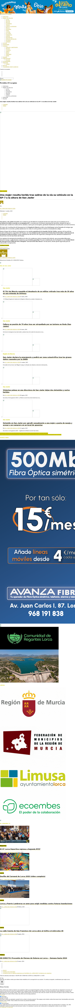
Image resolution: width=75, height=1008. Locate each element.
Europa (8, 60)
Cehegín (8, 41)
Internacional (6, 58)
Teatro (7, 51)
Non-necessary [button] (3, 1001)
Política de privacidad (9, 971)
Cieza (7, 30)
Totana (8, 25)
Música (8, 48)
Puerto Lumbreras (11, 26)
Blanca (8, 27)
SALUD (5, 65)
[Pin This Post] (39, 108)
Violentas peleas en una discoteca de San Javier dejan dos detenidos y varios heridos (24, 433)
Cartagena (9, 23)
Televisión (8, 54)
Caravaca (8, 29)
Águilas (8, 20)
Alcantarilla (9, 37)
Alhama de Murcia (11, 39)
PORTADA (5, 16)
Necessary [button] (2, 995)
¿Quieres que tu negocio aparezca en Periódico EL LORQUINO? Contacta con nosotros (27, 973)
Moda (7, 53)
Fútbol (8, 64)
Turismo (8, 50)
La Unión (8, 33)
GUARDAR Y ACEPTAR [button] (6, 1007)
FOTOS (5, 43)
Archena (8, 40)
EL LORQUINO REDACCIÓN (7, 208)
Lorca (7, 19)
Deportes (5, 62)
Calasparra (9, 34)
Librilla (8, 36)
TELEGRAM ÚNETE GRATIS (10, 66)
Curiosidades (6, 61)
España (5, 57)
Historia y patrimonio (12, 47)
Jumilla (8, 32)
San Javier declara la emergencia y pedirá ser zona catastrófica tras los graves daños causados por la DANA (30, 434)
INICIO (5, 970)
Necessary (4, 996)
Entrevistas (6, 44)
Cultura (5, 46)
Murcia (8, 22)
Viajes (7, 55)
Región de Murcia (8, 18)
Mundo (5, 98)
